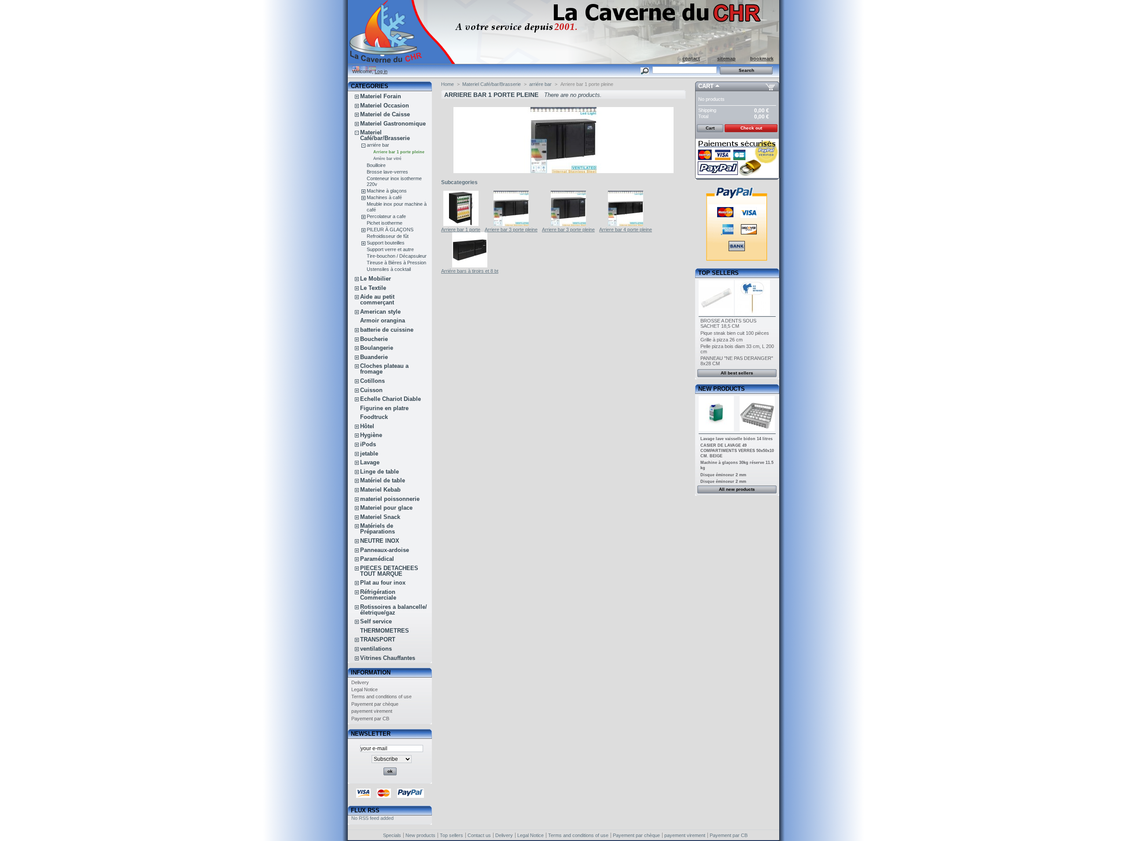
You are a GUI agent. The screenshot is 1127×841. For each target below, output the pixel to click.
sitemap (726, 58)
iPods (368, 444)
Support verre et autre (390, 249)
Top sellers (718, 273)
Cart (706, 86)
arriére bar (378, 145)
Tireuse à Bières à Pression (396, 262)
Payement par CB (370, 718)
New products (721, 388)
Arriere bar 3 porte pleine (511, 229)
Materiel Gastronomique (393, 123)
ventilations (376, 648)
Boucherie (374, 339)
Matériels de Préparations (377, 528)
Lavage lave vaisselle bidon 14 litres (736, 439)
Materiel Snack (380, 517)
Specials (392, 835)
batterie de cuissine (386, 329)
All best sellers (737, 372)
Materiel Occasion (384, 105)
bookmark (761, 58)
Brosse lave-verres (387, 171)
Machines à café (384, 197)
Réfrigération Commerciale (378, 595)
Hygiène (371, 435)
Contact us (479, 835)
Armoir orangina (382, 320)
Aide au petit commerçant (377, 299)
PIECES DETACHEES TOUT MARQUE (389, 571)
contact (691, 58)
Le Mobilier (375, 278)
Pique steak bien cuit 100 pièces (734, 333)
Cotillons (372, 381)
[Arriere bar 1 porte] (461, 224)
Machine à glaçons (387, 190)
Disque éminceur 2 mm (723, 475)
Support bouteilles (386, 242)
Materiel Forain (380, 96)
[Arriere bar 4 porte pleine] (625, 224)
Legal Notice (364, 689)
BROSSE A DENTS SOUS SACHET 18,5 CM (728, 323)
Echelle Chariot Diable (390, 399)
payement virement (371, 711)
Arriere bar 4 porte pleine (625, 229)
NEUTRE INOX (379, 540)
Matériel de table (382, 480)
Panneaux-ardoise (384, 550)
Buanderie (374, 357)
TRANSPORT (377, 639)
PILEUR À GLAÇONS (390, 229)
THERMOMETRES (384, 630)
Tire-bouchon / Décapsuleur (397, 256)
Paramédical (377, 559)
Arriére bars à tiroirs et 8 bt (469, 271)
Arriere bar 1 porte (460, 229)
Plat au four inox (382, 582)
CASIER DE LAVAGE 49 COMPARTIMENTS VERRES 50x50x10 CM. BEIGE (737, 450)
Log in (381, 71)
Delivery (360, 682)
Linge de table (379, 471)
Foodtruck (374, 417)
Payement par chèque (374, 704)
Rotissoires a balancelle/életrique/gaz (393, 610)
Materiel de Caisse (385, 114)
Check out (751, 128)
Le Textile (373, 288)
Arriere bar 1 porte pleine (398, 152)
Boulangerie (376, 348)
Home (447, 84)
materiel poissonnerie (390, 499)
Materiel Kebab (380, 489)
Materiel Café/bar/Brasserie (385, 135)
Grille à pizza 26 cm (721, 339)
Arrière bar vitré (387, 158)
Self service (376, 621)
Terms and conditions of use (381, 696)
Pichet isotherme (384, 223)
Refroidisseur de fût (388, 236)
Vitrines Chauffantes (387, 658)
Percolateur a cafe (386, 216)
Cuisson (371, 390)
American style (380, 311)
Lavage (369, 462)
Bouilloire (376, 165)
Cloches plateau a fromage (384, 369)
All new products (737, 489)
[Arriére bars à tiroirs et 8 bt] (469, 265)
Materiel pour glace (386, 507)
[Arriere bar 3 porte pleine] (511, 224)
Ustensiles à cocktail (389, 269)
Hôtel (367, 426)
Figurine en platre (384, 408)
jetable (369, 453)
